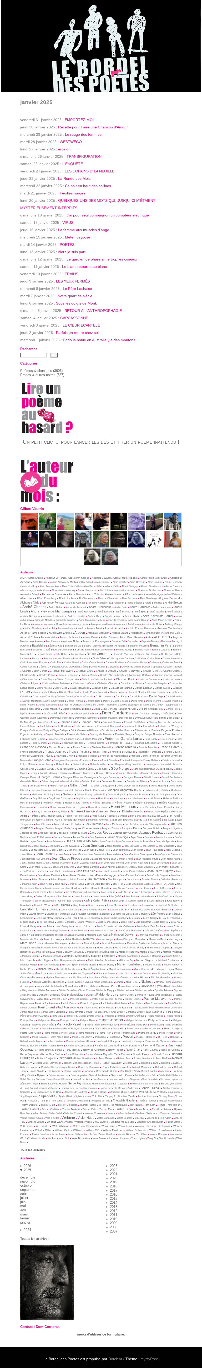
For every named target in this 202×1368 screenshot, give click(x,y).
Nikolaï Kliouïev (75, 982)
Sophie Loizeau (150, 1087)
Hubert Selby (55, 816)
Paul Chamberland (155, 1003)
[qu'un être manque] (136, 528)
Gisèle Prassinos (94, 790)
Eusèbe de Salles (77, 734)
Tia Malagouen (118, 1105)
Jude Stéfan (124, 892)
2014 (113, 1202)
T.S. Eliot (97, 1096)
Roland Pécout (163, 1067)
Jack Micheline (114, 824)
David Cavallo (120, 700)
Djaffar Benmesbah (30, 713)
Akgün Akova (57, 582)
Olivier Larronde (143, 990)
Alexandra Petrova (125, 590)
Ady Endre (162, 578)
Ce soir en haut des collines (88, 186)
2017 (113, 1190)
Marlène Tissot (108, 952)
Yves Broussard (101, 1138)
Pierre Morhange (87, 1033)
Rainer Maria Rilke (52, 1045)
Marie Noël (121, 947)
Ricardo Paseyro (142, 1054)
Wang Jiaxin (108, 1126)
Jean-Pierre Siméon (75, 875)
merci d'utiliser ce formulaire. (101, 1334)
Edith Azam (50, 722)
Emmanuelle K (132, 726)
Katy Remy (173, 900)
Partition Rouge (145, 995)
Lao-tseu (53, 909)
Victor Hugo (86, 1117)
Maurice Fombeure (103, 955)
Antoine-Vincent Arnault (71, 628)
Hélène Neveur (123, 802)
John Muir (60, 884)
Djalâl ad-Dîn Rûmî (54, 713)
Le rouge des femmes (83, 134)
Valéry (111, 1113)
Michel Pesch (27, 969)
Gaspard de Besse (169, 764)
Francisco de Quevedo (122, 752)
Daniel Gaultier (174, 696)
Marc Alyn (174, 939)
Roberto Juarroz (29, 1067)
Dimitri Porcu (173, 709)
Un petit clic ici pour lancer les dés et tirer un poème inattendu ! (101, 441)
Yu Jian (52, 1138)
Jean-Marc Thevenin (62, 867)
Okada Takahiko (173, 986)
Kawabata (25, 905)
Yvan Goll (64, 1138)
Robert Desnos (105, 1058)
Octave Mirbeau (89, 986)
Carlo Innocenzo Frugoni (34, 662)
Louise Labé (26, 930)
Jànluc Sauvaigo (117, 837)
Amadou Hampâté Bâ (99, 602)
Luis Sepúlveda (173, 930)
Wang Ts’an (125, 1126)
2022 (113, 1170)
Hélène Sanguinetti (145, 802)
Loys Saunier (60, 930)
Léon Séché (26, 918)
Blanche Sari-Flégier (148, 654)
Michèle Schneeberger (68, 969)
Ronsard (88, 1071)
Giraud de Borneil (72, 790)
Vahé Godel (55, 1113)
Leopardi (94, 918)
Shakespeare (137, 1083)
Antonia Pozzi (94, 628)
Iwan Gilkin (60, 824)
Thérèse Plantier (147, 1100)
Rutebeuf (164, 1071)
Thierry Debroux (29, 1105)
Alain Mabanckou (49, 586)
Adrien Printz (147, 578)
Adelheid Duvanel (101, 578)
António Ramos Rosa (33, 632)
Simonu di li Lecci (70, 1088)
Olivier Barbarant (47, 990)
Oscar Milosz (29, 995)
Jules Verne (99, 896)
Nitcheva (147, 981)
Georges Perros (49, 777)
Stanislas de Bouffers (75, 1092)
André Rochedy (85, 611)
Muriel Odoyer (143, 973)
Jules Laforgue (143, 892)
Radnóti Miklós (85, 1041)
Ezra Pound (172, 734)
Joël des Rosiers (170, 879)
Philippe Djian (87, 1020)
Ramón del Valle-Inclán (107, 1045)
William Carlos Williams (69, 1130)
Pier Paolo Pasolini (70, 1024)
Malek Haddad (73, 939)
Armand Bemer (154, 633)
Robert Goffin (161, 1058)
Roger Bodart (67, 1067)
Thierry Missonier (67, 1105)
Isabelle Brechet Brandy (127, 819)
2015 (113, 1199)
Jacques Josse (47, 833)
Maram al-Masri (157, 939)
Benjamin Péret (161, 645)
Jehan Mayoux (40, 879)
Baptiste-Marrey (150, 641)
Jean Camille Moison (81, 841)
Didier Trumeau (71, 709)
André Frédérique (100, 607)
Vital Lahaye (101, 1122)
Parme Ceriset (126, 995)
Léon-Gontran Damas (49, 917)
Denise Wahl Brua (30, 709)
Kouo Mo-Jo (114, 905)
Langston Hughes (33, 909)
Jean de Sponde (165, 841)
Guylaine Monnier (85, 798)
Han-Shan (103, 798)
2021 (113, 1174)
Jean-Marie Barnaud (88, 867)
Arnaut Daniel (90, 637)
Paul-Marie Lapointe (54, 1012)
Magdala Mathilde (74, 934)
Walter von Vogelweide (85, 1126)
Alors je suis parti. (72, 252)
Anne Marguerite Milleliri (92, 620)
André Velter (173, 611)
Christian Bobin (125, 679)
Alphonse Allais (29, 602)
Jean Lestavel (131, 846)
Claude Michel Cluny (44, 692)
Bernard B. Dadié (40, 649)
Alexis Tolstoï (94, 594)
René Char (133, 1049)
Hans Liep (117, 798)
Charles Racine (88, 675)
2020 (113, 1178)
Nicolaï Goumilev (160, 977)
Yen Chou (141, 1134)
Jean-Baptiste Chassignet (138, 854)
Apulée (68, 633)
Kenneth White (42, 905)
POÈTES (67, 244)
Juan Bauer (91, 892)
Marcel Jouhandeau (113, 943)
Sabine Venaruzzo (58, 1075)
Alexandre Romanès (54, 594)
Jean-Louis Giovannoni (110, 862)
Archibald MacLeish (98, 633)
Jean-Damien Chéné (122, 858)
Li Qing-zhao (27, 922)
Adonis (133, 577)
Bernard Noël (142, 649)
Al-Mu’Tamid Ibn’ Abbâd (80, 582)
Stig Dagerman (28, 1096)
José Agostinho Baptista (139, 884)
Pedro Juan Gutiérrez (150, 1012)
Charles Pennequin (68, 675)
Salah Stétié (26, 1079)
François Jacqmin (160, 755)
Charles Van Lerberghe (112, 675)
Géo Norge (120, 768)
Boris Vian (99, 658)
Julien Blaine (130, 896)
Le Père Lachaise (77, 288)
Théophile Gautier (124, 1100)
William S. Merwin (136, 1130)
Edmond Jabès (90, 722)
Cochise (175, 692)
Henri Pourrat (164, 807)
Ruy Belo (177, 1071)
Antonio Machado (168, 628)
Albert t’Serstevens (150, 586)
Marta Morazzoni (128, 952)
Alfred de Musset (134, 594)
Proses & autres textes (37, 375)
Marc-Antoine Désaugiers (53, 943)
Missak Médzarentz (59, 973)
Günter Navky (84, 794)
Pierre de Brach (173, 1024)
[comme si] (29, 546)
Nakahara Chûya (98, 977)
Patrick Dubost (69, 1003)
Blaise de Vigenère (123, 654)
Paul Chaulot (175, 1003)
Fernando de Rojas (119, 743)
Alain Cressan (137, 582)
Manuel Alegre (105, 939)
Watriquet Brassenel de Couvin (152, 1126)
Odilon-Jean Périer (128, 986)
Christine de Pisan (131, 683)
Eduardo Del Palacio (135, 722)
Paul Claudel (29, 1007)
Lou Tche (47, 926)
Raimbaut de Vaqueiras (157, 1041)
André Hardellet (140, 607)
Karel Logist (118, 900)
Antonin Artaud (114, 628)
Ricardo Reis (161, 1054)
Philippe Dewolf (68, 1020)
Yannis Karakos (106, 1134)
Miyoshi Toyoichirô (83, 973)
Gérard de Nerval (29, 781)
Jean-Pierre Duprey (160, 870)
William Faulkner (113, 1130)
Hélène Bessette (102, 802)
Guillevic (68, 794)
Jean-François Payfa (147, 858)
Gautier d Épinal (85, 769)
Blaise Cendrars (98, 654)
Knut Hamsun (96, 905)
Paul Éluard (46, 1007)
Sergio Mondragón (94, 1083)
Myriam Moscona (55, 977)
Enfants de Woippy (169, 726)
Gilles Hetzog (158, 785)
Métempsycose (77, 237)
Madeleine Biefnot (53, 934)
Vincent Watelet (74, 1122)
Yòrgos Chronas (159, 1134)
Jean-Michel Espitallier (114, 867)
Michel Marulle (153, 964)
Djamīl (95, 713)
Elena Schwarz (28, 726)
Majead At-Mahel (170, 934)
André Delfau (56, 607)
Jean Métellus (39, 849)
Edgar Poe (36, 722)
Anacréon (119, 602)
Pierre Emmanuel (51, 1028)
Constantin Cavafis (43, 696)
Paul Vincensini (173, 1007)
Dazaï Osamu (172, 700)
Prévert (128, 1036)
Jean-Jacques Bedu (31, 862)
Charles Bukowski (61, 670)
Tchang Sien (166, 1096)
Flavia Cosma (81, 747)
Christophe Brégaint (156, 683)
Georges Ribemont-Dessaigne (79, 777)
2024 (27, 1230)
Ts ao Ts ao (142, 1109)
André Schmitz (123, 611)
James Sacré (80, 837)
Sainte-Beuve (141, 1075)
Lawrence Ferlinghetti (58, 914)
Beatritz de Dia (73, 645)
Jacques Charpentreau (85, 828)
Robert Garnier (142, 1058)
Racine (70, 1041)
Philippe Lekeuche (136, 1020)
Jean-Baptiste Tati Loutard (34, 858)
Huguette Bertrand (117, 816)
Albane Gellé (112, 586)
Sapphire (135, 1079)
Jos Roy (118, 883)
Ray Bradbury (131, 1045)
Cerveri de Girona (131, 666)
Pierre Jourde (134, 1028)
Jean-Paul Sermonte (109, 871)
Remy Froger (115, 1050)
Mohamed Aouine (105, 973)
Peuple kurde (173, 1015)
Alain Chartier (120, 582)
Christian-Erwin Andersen (56, 683)
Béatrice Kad (55, 645)
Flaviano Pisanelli (101, 747)
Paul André (107, 1003)
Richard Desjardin (46, 1058)
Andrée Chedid (76, 616)
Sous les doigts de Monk (76, 303)
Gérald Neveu (151, 777)
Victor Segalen (124, 1118)
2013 (113, 1207)
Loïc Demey (161, 922)
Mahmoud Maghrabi (148, 934)
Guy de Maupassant (162, 794)
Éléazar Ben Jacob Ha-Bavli (164, 722)
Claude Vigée (117, 692)
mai (23, 1206)
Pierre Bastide (110, 1024)
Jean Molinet (57, 850)
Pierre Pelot (105, 1033)
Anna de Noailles (44, 620)
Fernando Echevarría (145, 743)
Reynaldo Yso (111, 1054)
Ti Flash (103, 1105)
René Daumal (150, 1050)
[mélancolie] (172, 528)
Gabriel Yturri (80, 764)
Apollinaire (55, 632)
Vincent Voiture (36, 1122)
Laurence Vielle (141, 909)
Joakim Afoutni (150, 879)
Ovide (90, 995)
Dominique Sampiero (86, 717)
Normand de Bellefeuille (49, 986)
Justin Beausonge (44, 900)
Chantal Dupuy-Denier (34, 671)
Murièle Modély (161, 973)
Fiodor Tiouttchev (59, 747)
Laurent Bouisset (161, 909)
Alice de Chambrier (108, 598)
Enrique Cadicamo (30, 730)
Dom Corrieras (116, 712)
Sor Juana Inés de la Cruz (47, 1092)
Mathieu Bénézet (31, 956)
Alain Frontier (155, 582)
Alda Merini (43, 590)
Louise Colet (173, 926)
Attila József (162, 637)
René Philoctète (74, 1054)
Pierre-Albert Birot (59, 1037)
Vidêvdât (139, 1118)
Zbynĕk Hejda (166, 1138)
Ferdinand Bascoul (72, 743)
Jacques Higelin (171, 828)
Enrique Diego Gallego (55, 730)
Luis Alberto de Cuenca (102, 930)
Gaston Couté (45, 768)
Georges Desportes (128, 773)
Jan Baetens (97, 837)
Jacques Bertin (44, 828)
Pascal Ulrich (59, 999)
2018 (113, 1186)
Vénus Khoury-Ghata (31, 1118)
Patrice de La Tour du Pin (107, 999)
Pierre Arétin (93, 1024)
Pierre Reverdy (147, 1032)
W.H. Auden (42, 1126)
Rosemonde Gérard (106, 1071)
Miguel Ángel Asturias (95, 969)
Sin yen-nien (90, 1088)
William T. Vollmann (160, 1130)
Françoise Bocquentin (66, 760)
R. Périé (162, 1037)
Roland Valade (36, 1071)
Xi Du (92, 1134)
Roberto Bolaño (149, 1063)
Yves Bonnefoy (81, 1138)
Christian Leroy (171, 679)
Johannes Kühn (28, 884)
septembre (28, 1190)
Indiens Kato (52, 819)
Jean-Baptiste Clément (167, 854)
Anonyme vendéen (100, 624)
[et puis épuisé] (65, 528)
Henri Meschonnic (98, 807)
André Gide (120, 607)
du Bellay (174, 717)
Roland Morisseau (142, 1067)
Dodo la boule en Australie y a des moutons (99, 340)
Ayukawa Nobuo (71, 641)
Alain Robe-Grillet (71, 586)
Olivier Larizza (125, 990)
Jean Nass (90, 850)
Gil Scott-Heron (38, 785)
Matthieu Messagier (75, 955)
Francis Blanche (148, 747)
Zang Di (151, 1138)
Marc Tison (28, 943)
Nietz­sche (58, 982)
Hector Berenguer (30, 802)
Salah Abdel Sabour (169, 1075)
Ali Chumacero (87, 598)
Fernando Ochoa (170, 743)
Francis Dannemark (31, 752)
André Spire (140, 611)
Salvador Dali (43, 1079)
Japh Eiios (136, 837)
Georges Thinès (132, 777)
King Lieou (79, 905)
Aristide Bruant (120, 633)
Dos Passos (126, 717)
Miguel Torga (165, 969)
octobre (26, 1185)
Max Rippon (44, 960)
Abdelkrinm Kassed (78, 578)
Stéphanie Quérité (119, 1092)
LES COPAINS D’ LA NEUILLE (89, 171)
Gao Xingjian (117, 764)
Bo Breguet (167, 654)
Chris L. (86, 679)
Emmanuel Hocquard (108, 726)
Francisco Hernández (149, 752)
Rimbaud (65, 1058)
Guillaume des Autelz (156, 790)
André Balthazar (153, 602)
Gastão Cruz (27, 769)
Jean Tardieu (45, 854)
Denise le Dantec (71, 704)
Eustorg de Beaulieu (101, 734)
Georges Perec (28, 777)
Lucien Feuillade (78, 930)
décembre (27, 1177)
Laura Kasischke (70, 909)
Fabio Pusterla (55, 739)
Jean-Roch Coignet (157, 875)
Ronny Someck (72, 1071)
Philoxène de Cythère (42, 1024)
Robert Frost (124, 1058)
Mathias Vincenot (172, 952)
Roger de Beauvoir (88, 1067)
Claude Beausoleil (79, 688)
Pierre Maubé (51, 1033)
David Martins (153, 700)
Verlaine (68, 1117)
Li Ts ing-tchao (45, 922)
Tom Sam (149, 1105)
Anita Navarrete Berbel (158, 615)
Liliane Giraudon (65, 922)
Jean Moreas (74, 850)
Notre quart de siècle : (76, 296)
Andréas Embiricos (53, 616)
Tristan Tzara (124, 1109)
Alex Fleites (106, 590)
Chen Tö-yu (47, 679)
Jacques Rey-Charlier (125, 833)
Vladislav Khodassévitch (150, 1122)
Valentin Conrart (73, 1113)
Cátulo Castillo (28, 666)
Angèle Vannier (113, 616)
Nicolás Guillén (41, 981)
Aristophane (137, 633)
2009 (113, 1223)
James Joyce (62, 837)
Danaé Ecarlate (138, 696)
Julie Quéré (115, 896)
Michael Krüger (28, 964)
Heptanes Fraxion (82, 811)
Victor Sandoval (105, 1118)
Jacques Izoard (28, 833)
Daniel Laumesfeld (53, 700)
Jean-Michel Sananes (168, 867)
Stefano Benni (98, 1091)
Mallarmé (89, 939)
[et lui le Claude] (101, 546)
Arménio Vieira (49, 637)
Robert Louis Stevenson (47, 1063)
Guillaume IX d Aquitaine (46, 794)
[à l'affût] (47, 528)
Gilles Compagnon (104, 785)
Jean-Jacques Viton (84, 862)
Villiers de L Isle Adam (159, 1118)
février (25, 1218)
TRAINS (71, 274)
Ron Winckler (54, 1071)
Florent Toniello (125, 747)
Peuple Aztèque (135, 1015)
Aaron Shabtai (35, 578)
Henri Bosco (57, 807)
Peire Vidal (57, 1015)
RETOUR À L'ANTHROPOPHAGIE (93, 310)
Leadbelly (105, 914)
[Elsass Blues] (83, 528)
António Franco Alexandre (140, 628)
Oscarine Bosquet (48, 995)
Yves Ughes (138, 1138)
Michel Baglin (88, 964)
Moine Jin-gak (125, 973)
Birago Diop (77, 654)
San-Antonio (99, 1079)
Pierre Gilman (102, 1028)
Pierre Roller (166, 1033)
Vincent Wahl (55, 1121)
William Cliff (93, 1130)
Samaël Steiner (61, 1079)
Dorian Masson (108, 717)
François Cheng (65, 755)
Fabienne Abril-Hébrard (32, 739)
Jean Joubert (114, 846)
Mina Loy (40, 973)
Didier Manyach (51, 709)
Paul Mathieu (91, 1007)
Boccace (36, 658)
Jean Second (172, 850)
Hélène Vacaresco (169, 802)
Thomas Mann (88, 1105)
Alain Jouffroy (29, 586)
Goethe (138, 790)
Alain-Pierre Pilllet (93, 586)
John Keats (46, 884)
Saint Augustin (79, 1075)
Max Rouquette (62, 960)
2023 (113, 1166)
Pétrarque (109, 1015)
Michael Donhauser (169, 960)
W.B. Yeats (26, 1126)
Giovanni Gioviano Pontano (45, 790)
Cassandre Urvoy (137, 662)
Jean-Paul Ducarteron (61, 871)
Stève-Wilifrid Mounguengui (165, 1092)
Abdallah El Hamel (56, 578)
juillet (24, 1198)
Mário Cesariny (64, 952)
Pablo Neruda (106, 994)
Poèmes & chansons (36, 371)
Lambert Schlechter (169, 905)
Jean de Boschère (143, 841)
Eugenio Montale (55, 734)
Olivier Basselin (67, 990)
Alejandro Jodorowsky (63, 590)
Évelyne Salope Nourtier (148, 734)
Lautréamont (36, 913)
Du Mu (24, 722)
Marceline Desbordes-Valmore (143, 943)
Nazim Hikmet (140, 977)
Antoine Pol (48, 628)
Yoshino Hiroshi (36, 1138)
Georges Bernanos (60, 773)
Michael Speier (70, 964)
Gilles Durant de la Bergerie (132, 785)
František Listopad (130, 760)
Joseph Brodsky (162, 888)
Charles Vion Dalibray (139, 675)
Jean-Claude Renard (95, 858)
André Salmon (104, 611)
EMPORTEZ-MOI (79, 120)
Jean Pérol (104, 850)
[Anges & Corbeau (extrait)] (92, 564)
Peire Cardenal (41, 1015)
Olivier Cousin (86, 990)
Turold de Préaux (161, 1109)
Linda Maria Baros (108, 922)
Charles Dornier (151, 671)
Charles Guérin (171, 671)
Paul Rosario (123, 1007)
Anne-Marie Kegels (162, 620)
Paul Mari (76, 1007)
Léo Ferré (157, 913)
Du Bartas (160, 717)
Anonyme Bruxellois (56, 624)
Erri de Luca (108, 730)
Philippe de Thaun (48, 1020)
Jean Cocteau (123, 841)
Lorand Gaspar (29, 926)
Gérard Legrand (50, 781)
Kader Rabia (101, 900)
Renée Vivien (93, 1054)
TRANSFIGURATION (84, 156)
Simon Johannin (49, 1088)
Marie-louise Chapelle (158, 947)
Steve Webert (139, 1091)
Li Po (162, 918)
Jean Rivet (137, 850)
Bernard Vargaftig (161, 649)
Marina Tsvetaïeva (43, 952)
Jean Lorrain (148, 846)
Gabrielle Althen (98, 764)
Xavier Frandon (40, 1134)
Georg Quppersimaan (143, 769)
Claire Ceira (60, 688)
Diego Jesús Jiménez (106, 709)
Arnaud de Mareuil (70, 637)
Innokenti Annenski (98, 819)
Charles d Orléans (106, 671)
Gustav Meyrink (116, 794)
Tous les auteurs (32, 1150)
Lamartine (148, 905)
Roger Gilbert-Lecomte (115, 1067)
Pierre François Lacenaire (77, 1028)
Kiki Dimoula (62, 904)
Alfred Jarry (27, 598)
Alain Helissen (173, 581)
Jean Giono (54, 846)
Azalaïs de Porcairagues (96, 641)
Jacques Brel (61, 828)
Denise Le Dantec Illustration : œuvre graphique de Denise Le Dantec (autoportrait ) (132, 704)
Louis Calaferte (84, 926)
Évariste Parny (123, 734)
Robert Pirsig (91, 1063)
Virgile (88, 1122)
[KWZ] (136, 546)
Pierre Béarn (127, 1024)
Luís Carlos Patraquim (130, 930)
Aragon (79, 632)
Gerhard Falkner (90, 781)
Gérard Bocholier (170, 777)
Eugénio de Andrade (31, 734)
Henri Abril (41, 807)
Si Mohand (152, 1083)
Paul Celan (136, 1003)
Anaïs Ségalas (135, 602)
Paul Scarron (140, 1007)
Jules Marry (26, 896)
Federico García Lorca (123, 738)
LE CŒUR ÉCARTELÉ (81, 325)
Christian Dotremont (149, 679)
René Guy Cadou (52, 1054)
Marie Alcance (69, 947)
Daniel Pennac (75, 700)
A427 (23, 578)
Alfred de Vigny (154, 594)
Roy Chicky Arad (129, 1071)
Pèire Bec (25, 1015)
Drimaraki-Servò (144, 717)
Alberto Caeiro (172, 586)
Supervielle (47, 1096)
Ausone (39, 641)
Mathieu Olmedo (52, 956)
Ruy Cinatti (28, 1075)
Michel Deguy (106, 964)
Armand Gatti (172, 633)
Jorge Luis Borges (98, 883)
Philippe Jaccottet (110, 1020)
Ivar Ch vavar (43, 824)
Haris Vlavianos (134, 798)
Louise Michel (43, 930)
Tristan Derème (71, 1109)
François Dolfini (139, 755)
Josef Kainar (144, 888)
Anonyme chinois (78, 624)
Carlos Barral (71, 662)
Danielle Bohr (93, 700)
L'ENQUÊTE (72, 164)
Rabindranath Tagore (31, 1041)
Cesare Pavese (172, 666)
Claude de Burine (121, 687)
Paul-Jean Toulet (31, 1012)
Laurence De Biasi (120, 909)
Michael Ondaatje (49, 964)
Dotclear (115, 1359)
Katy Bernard (156, 900)
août (23, 1194)
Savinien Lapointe (170, 1079)
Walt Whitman (60, 1126)
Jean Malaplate (165, 846)
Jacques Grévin (151, 828)
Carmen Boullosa (115, 662)
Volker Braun (173, 1122)
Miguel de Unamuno (120, 969)
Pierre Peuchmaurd (124, 1033)
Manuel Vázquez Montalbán (131, 939)
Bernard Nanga (124, 649)
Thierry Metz (48, 1105)
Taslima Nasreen (147, 1096)
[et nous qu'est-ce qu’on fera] (154, 528)
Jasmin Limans (163, 837)
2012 (113, 1211)
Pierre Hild (118, 1028)
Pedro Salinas (172, 1012)
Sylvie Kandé (82, 1096)
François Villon (41, 760)
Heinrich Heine (52, 802)
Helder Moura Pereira (77, 802)
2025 (27, 1170)
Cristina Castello (84, 696)
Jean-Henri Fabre (170, 858)
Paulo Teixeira (94, 1012)
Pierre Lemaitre (152, 1028)
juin (23, 1202)
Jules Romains (82, 896)
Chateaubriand (30, 679)
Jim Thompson (116, 879)
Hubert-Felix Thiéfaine (77, 816)
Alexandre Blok (172, 590)
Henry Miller (60, 811)
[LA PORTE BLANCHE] (83, 546)
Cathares (154, 662)
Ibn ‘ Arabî (174, 816)
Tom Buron (136, 1105)
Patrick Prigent (89, 1003)
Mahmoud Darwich (123, 934)
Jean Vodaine (114, 854)
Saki (154, 1075)
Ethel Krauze (125, 730)
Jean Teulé (63, 854)
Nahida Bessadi (77, 977)
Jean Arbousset (55, 841)
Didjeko (86, 708)
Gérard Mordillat (70, 781)
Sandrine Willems (118, 1079)
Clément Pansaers (157, 692)
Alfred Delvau (172, 594)
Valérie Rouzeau (95, 1113)
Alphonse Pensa (52, 602)
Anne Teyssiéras (116, 620)
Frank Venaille (110, 760)
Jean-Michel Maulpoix (141, 867)
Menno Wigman (145, 960)
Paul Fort (63, 1007)
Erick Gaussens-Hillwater (85, 730)
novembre (27, 1182)
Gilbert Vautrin (80, 785)
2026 (27, 1166)
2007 (113, 1231)
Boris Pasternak (81, 658)
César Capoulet (151, 666)
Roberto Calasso (170, 1063)
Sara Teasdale (150, 1079)
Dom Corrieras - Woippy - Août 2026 (153, 713)
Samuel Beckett (81, 1079)
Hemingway (26, 807)
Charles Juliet (28, 675)
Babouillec (133, 641)
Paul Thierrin (156, 1007)
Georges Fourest (150, 773)
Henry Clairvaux (42, 811)
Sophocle (25, 1092)
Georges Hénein (171, 773)
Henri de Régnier (75, 807)
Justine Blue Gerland (69, 900)
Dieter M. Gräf (128, 709)
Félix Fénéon (167, 739)
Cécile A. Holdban (49, 666)
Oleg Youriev (29, 990)
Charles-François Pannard (167, 675)
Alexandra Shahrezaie (149, 590)
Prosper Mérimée (145, 1037)
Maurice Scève (172, 956)
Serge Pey (75, 1083)
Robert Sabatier (112, 1062)
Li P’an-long (173, 918)
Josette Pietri (38, 892)
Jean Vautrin (79, 854)
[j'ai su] (47, 546)
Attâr (148, 637)
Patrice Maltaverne (157, 998)
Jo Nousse (133, 879)
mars (24, 1214)
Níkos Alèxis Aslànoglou (99, 982)
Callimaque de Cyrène (120, 658)
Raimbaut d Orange (131, 1041)
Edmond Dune (69, 722)
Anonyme (37, 624)
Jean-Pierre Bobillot (133, 871)
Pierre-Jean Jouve (82, 1037)
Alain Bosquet (102, 582)
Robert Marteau (73, 1063)
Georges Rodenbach (110, 777)
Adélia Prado (120, 578)
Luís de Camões (154, 930)
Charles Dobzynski (129, 671)
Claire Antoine (44, 688)
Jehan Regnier (58, 879)
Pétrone (121, 1015)
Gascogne (151, 764)
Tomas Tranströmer (169, 1105)
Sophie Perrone (171, 1088)
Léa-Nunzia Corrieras (85, 913)
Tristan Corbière (50, 1109)
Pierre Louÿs (172, 1028)
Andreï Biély (95, 616)
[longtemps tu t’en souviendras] (172, 546)
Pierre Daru (156, 1024)
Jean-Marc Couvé (39, 867)
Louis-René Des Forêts (150, 926)
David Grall (137, 700)
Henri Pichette (146, 807)
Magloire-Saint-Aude (98, 934)
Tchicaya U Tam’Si (37, 1100)
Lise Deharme (143, 922)
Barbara (165, 641)
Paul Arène (121, 1003)
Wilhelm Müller (43, 1130)
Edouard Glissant (112, 722)
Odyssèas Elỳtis (151, 985)
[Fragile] (110, 564)
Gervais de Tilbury (137, 781)
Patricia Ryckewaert (47, 1003)
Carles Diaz (153, 658)
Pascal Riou (42, 999)
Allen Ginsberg (148, 598)
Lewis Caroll (149, 918)
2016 (113, 1194)
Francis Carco (170, 747)
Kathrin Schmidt (137, 900)
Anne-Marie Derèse (138, 620)
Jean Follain (39, 846)
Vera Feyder (52, 1118)
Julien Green (147, 896)
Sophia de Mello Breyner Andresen (119, 1088)
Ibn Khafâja (148, 816)
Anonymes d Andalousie (126, 624)
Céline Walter (97, 666)
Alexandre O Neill (29, 594)
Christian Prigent (29, 683)
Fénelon (54, 743)
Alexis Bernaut (77, 594)
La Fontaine (131, 905)
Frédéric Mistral (171, 760)
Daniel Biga (156, 696)
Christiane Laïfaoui (83, 683)
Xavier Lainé (58, 1134)
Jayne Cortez (36, 841)
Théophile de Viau (100, 1100)
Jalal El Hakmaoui (41, 837)
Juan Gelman (108, 892)
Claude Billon (100, 687)
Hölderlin (126, 811)
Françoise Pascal (89, 760)
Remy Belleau (72, 1050)
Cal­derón (140, 658)
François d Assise (88, 755)
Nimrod (119, 982)
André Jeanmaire (162, 607)
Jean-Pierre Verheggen (103, 875)
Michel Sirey (45, 968)
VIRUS (67, 222)
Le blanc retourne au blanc (84, 266)
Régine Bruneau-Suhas (49, 1050)
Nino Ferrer (132, 982)
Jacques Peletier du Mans (73, 833)
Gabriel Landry (46, 764)
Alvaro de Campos (75, 602)
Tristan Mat (105, 1109)
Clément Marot (136, 692)
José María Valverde (40, 888)
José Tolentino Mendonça (68, 888)
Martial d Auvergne (150, 952)
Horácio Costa (38, 816)
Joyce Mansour (74, 892)
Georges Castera (105, 773)
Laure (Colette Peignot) (94, 909)
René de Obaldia (170, 1050)
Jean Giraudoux (71, 846)
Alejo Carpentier (87, 590)
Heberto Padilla (171, 798)
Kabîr (87, 900)
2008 (113, 1227)
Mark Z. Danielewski (86, 952)
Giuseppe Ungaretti (119, 789)
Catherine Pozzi (171, 662)
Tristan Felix (90, 1109)
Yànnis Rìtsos (126, 1134)
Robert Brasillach (83, 1058)
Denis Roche (27, 704)
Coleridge (25, 696)
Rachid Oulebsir (54, 1041)
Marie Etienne (86, 947)
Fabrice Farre (73, 739)
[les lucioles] (118, 528)
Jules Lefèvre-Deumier (167, 892)
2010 (113, 1219)
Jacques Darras (110, 828)
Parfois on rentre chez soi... (79, 332)
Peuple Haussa (155, 1015)
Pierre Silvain (39, 1037)
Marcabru (76, 943)
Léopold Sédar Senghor (114, 918)
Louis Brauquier (63, 926)
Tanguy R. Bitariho (115, 1096)
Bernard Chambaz (62, 649)
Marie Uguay (137, 947)
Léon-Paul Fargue (76, 917)
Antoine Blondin (30, 628)
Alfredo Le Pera (67, 598)
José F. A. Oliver (164, 884)
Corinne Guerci (65, 696)
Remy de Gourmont (94, 1050)
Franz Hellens (151, 760)
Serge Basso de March (53, 1083)
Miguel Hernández (145, 969)
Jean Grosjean (93, 845)
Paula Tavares (75, 1012)
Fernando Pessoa (33, 747)
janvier (25, 1222)
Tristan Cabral (29, 1109)
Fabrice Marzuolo (92, 739)
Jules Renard (63, 896)
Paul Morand (107, 1007)
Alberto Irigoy (27, 590)
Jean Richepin (120, 850)
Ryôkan (41, 1075)
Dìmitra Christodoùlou (151, 709)
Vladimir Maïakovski (122, 1121)
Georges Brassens (83, 773)
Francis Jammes (56, 751)
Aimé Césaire (40, 582)
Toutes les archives (34, 1239)
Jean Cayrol (106, 841)
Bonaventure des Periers (57, 658)
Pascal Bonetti (164, 995)
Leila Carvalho (141, 914)
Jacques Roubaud (152, 832)
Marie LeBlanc (104, 947)
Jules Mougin (44, 896)
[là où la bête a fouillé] (101, 528)
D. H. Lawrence (104, 696)
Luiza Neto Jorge (31, 934)
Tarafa (131, 1096)
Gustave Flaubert (138, 794)
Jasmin (149, 837)
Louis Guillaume (125, 926)
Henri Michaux (123, 807)
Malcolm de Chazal (31, 939)
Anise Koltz (132, 616)
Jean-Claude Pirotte (66, 858)
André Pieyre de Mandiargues (52, 611)
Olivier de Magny (105, 990)
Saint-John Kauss (98, 1075)
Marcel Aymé (91, 943)
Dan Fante (121, 696)
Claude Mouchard (69, 692)
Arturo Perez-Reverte (131, 637)
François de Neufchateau (114, 755)
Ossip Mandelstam (73, 994)
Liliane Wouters (86, 922)
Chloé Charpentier (68, 679)
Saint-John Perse (121, 1075)
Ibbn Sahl (134, 816)
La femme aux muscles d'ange (83, 230)
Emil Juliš (45, 726)
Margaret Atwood (29, 947)
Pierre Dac (142, 1024)
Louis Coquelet (105, 926)
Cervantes (113, 666)
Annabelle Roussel (66, 620)
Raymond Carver (154, 1045)
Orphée (178, 990)
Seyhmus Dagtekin (116, 1083)
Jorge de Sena (76, 884)
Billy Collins (61, 654)
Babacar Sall (118, 641)
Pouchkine (114, 1037)
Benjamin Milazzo (138, 645)
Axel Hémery (53, 641)
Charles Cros (84, 670)
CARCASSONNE (74, 318)
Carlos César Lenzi (92, 662)
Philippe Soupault (159, 1020)
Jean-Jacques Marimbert (57, 862)
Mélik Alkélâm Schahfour (102, 960)
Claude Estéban (143, 688)
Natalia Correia (120, 977)
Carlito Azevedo (171, 658)
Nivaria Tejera (163, 982)
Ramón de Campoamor (79, 1045)
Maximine (79, 960)
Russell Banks (149, 1071)
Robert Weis (131, 1063)
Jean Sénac (26, 854)
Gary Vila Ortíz (134, 764)
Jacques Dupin (130, 828)
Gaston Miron (65, 768)
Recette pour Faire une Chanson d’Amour (93, 127)
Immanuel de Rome (31, 819)
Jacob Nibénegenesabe (154, 824)
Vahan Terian (40, 1113)
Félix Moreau (39, 743)
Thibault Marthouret (169, 1100)
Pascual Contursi (79, 999)
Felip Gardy (151, 739)
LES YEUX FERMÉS (73, 281)
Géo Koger (102, 769)
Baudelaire (39, 645)
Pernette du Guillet (75, 1015)
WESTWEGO (71, 142)
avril (23, 1210)
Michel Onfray (172, 964)
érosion (64, 149)
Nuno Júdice (72, 986)
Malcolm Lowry (53, 939)
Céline (84, 666)
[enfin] (29, 528)
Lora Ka (175, 922)
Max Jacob (27, 960)
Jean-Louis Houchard (136, 862)
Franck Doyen (172, 752)
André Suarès (156, 611)
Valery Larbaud (126, 1113)
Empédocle (149, 726)
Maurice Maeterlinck (129, 956)
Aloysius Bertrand (169, 598)
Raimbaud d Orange (107, 1041)
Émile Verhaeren (84, 726)
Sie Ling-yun (167, 1083)
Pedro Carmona (127, 1012)
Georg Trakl (164, 768)
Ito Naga (169, 819)
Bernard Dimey (84, 649)
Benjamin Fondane (114, 645)
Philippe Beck (27, 1020)
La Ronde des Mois (74, 178)
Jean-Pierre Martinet (49, 875)
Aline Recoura (129, 598)
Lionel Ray (127, 922)
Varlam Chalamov (147, 1113)
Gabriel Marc (63, 764)
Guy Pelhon (39, 798)
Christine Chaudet (107, 683)
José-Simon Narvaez (123, 888)
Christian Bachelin (103, 679)
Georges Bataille (39, 773)
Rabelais (175, 1037)
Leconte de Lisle (122, 914)
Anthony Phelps (173, 624)
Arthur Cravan (109, 637)
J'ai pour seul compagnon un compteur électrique (108, 215)
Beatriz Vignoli (92, 645)
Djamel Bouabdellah (78, 713)
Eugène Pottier (170, 730)
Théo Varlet (56, 1100)
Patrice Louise (133, 999)
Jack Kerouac (94, 824)
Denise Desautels (47, 704)
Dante (106, 700)
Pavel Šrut (110, 1012)
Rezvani (125, 1054)
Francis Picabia (79, 751)
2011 (113, 1215)
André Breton (173, 602)
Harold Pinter (153, 798)
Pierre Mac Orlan (30, 1032)
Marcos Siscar (171, 943)
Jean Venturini (96, 854)
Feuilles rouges (72, 193)
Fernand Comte (95, 743)
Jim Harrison (96, 879)
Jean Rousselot (154, 850)
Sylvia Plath (65, 1096)
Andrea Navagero (30, 616)
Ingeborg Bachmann (74, 819)
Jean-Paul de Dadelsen (33, 871)
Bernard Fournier (104, 649)
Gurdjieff (100, 794)
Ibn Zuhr (161, 816)
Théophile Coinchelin (76, 1100)
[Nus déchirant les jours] (154, 546)
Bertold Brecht (45, 654)
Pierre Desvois (30, 1028)
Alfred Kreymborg (46, 598)
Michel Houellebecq (129, 964)
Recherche (28, 349)
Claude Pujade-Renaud (94, 692)
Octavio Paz (108, 986)
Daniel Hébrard (31, 700)
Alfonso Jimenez (113, 594)
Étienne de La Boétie (146, 730)
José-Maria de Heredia (97, 888)
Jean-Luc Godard (160, 862)
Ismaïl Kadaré (153, 819)
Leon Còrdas (173, 914)
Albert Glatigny (130, 586)
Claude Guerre (162, 688)
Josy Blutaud (56, 892)
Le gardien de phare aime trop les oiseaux (102, 259)
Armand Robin (29, 637)
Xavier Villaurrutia (77, 1134)
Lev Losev (134, 918)
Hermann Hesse (107, 811)
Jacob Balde (132, 824)
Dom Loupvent (39, 717)
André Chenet (34, 607)
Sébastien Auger (29, 1083)
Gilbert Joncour (58, 785)
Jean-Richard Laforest (132, 875)
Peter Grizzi (94, 1015)
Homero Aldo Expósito (157, 811)
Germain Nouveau (113, 781)
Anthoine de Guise (152, 624)
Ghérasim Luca (159, 781)
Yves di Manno (121, 1138)
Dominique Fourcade (61, 717)
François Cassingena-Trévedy (36, 755)
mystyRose (149, 1359)
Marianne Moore (50, 947)
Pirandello (100, 1037)
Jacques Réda (100, 832)
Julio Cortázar (164, 896)
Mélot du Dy (126, 960)
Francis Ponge (100, 752)
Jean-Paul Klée (85, 870)
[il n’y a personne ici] (65, 546)
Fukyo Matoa (27, 764)
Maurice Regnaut (151, 956)
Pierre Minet (68, 1033)
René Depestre (29, 1054)
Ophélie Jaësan (163, 990)
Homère (138, 811)
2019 (113, 1182)
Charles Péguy (47, 675)
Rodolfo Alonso (49, 1067)
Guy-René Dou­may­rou (61, 798)
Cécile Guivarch (70, 666)
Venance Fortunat (170, 1113)
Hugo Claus (98, 816)
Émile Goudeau (62, 726)
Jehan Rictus (76, 879)
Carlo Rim (56, 662)
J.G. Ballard (75, 824)
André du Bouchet (76, 607)
